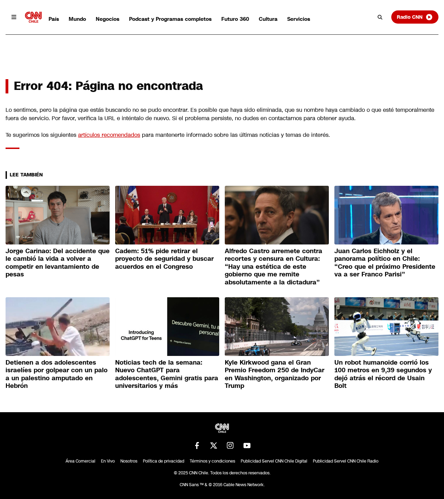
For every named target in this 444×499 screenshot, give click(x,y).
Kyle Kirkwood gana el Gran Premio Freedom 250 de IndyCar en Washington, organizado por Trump (274, 374)
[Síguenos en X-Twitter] (213, 445)
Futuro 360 (235, 19)
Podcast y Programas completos (170, 19)
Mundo (77, 19)
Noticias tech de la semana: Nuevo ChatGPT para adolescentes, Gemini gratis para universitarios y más (166, 374)
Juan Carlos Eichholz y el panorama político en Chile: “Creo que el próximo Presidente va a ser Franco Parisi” (384, 263)
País (54, 19)
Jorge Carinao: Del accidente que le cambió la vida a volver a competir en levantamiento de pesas (58, 263)
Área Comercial (80, 461)
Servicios (298, 19)
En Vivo (108, 461)
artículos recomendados (109, 135)
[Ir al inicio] (33, 17)
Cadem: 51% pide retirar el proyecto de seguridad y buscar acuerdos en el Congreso (164, 259)
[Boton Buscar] (380, 17)
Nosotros (128, 461)
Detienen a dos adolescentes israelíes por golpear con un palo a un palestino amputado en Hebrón (57, 374)
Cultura (268, 19)
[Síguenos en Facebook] (197, 445)
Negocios (107, 19)
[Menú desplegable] (14, 17)
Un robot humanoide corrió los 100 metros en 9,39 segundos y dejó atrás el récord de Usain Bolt (383, 374)
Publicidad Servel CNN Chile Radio (345, 461)
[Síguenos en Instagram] (230, 445)
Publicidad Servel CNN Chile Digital (274, 461)
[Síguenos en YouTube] (247, 445)
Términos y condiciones (212, 461)
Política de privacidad (163, 461)
